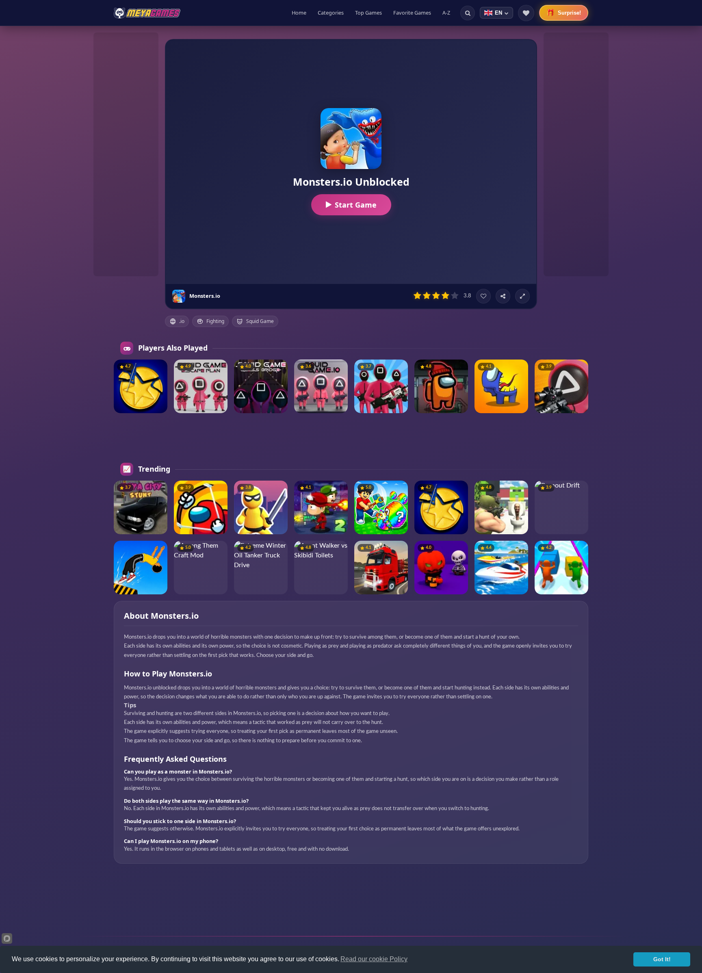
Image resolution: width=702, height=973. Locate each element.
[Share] (503, 296)
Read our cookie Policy (373, 959)
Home (299, 12)
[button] (158, 369)
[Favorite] (483, 296)
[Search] (467, 13)
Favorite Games (412, 12)
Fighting (215, 321)
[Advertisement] (125, 154)
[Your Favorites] (526, 13)
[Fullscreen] (522, 296)
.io (181, 321)
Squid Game (260, 321)
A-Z (446, 12)
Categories (331, 12)
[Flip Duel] (140, 567)
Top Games (368, 12)
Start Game (356, 205)
